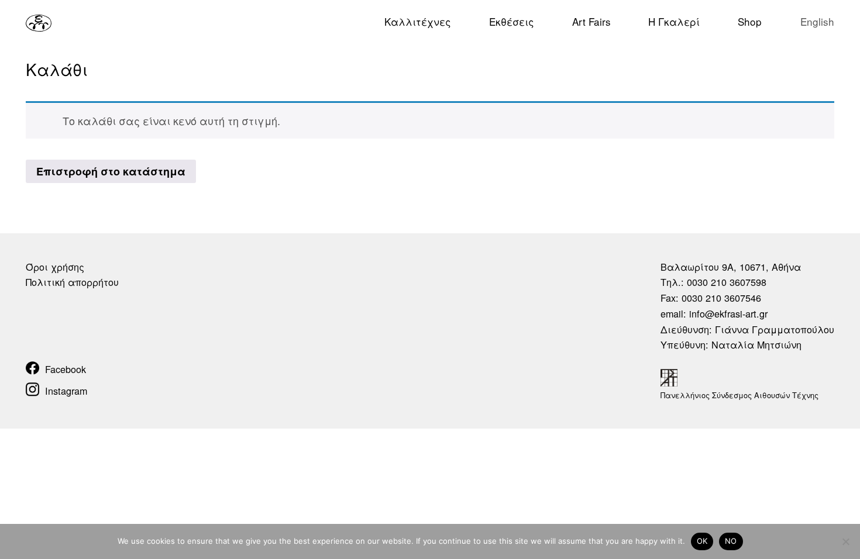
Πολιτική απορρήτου (72, 282)
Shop (750, 21)
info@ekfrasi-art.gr (728, 313)
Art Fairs (591, 21)
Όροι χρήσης (55, 267)
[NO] (845, 541)
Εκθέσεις (511, 21)
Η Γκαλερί (674, 21)
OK (702, 541)
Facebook (65, 369)
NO (731, 541)
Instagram (66, 391)
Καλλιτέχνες (417, 21)
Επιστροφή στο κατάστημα (110, 171)
